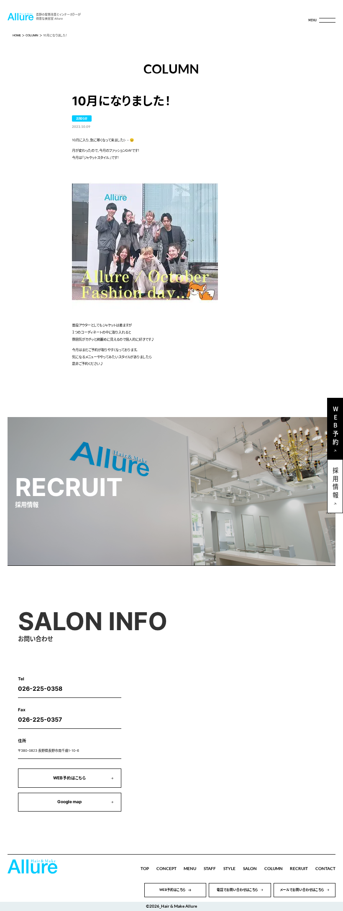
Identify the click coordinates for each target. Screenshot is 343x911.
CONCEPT (166, 868)
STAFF (210, 868)
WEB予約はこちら (69, 778)
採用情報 (335, 483)
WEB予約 (335, 426)
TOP (145, 868)
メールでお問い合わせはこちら (302, 890)
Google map (69, 801)
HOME (17, 35)
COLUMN (32, 35)
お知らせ (81, 118)
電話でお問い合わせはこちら (237, 890)
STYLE (229, 868)
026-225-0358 (40, 688)
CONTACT (325, 868)
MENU (190, 868)
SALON (250, 868)
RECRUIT (299, 868)
